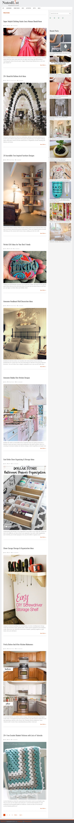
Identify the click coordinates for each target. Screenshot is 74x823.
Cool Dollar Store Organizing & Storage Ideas (18, 459)
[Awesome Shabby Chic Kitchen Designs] (24, 413)
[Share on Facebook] (55, 19)
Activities (28, 8)
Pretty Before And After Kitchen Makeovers (18, 644)
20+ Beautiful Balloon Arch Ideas (14, 76)
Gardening (8, 8)
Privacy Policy (28, 821)
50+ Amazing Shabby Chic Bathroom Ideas (60, 138)
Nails (39, 8)
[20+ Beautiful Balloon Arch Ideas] (24, 109)
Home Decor (17, 8)
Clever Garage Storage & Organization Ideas (18, 548)
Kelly (5, 25)
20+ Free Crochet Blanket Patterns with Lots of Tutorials (22, 735)
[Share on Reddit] (64, 19)
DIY (3, 8)
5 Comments (14, 739)
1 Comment (20, 80)
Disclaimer (20, 821)
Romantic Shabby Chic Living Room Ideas (60, 241)
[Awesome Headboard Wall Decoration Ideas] (24, 334)
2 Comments (14, 25)
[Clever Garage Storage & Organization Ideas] (24, 590)
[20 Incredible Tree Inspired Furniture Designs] (24, 194)
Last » (20, 815)
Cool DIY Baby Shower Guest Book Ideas (60, 180)
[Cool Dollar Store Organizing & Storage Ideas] (24, 498)
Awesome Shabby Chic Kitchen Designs (16, 377)
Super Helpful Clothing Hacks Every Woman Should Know (22, 21)
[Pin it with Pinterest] (51, 19)
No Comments (19, 382)
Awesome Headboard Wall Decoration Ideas (18, 301)
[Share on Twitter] (60, 19)
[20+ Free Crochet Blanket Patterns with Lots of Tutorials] (24, 771)
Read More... (43, 65)
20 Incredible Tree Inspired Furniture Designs (18, 155)
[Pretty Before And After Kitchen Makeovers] (24, 683)
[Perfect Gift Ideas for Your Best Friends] (24, 267)
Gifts (34, 8)
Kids (23, 8)
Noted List (3, 821)
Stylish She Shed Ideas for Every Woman (60, 221)
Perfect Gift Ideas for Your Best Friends (16, 244)
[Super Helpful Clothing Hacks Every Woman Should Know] (24, 42)
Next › (15, 815)
